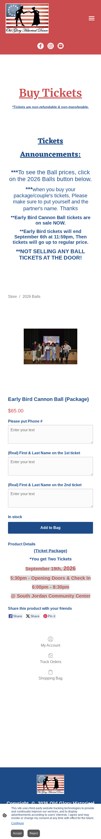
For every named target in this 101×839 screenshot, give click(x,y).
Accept (17, 833)
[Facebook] (40, 46)
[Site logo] (27, 18)
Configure (17, 823)
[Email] (61, 46)
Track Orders (50, 662)
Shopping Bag (50, 678)
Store (12, 297)
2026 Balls (31, 297)
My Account (50, 645)
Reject (34, 833)
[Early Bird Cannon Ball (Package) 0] (50, 346)
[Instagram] (50, 46)
